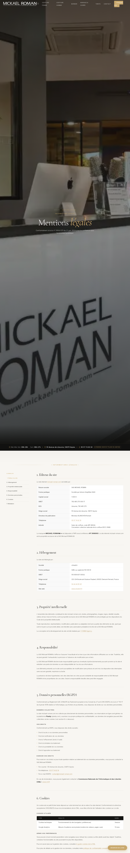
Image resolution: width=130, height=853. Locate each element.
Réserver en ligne (117, 848)
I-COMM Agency (86, 631)
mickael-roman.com (54, 482)
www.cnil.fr (46, 782)
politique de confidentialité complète (95, 848)
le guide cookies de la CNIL (85, 844)
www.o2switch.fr (77, 589)
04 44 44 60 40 (77, 584)
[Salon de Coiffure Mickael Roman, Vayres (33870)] (20, 3)
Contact (107, 4)
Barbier (74, 4)
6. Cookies (9, 499)
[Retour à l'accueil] (38, 3)
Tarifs (98, 4)
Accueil (57, 210)
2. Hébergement (11, 482)
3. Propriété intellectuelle (14, 486)
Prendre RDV (118, 4)
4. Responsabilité (11, 491)
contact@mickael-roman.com (62, 774)
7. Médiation (10, 503)
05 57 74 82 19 (76, 520)
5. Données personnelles (14, 495)
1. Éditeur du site (12, 478)
